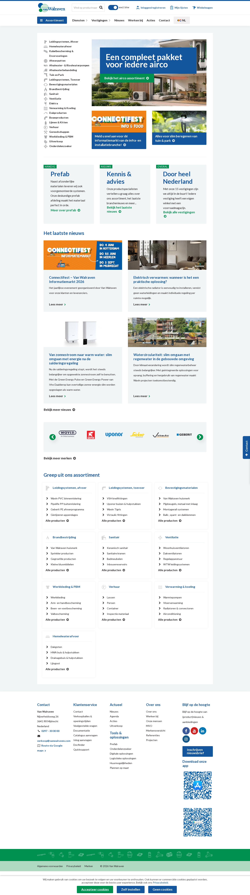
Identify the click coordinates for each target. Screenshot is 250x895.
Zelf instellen (130, 889)
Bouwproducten (58, 117)
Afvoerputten (57, 60)
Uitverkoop (56, 141)
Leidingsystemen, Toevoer (64, 79)
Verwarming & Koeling (62, 108)
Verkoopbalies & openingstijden (82, 719)
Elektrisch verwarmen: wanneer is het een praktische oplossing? (166, 279)
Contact (164, 20)
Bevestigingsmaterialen (63, 84)
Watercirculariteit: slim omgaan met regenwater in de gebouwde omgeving (163, 357)
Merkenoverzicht (155, 730)
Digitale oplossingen (121, 753)
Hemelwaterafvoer (60, 46)
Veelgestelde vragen (85, 725)
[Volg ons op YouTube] (194, 731)
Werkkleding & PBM (61, 136)
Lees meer (56, 304)
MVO (149, 725)
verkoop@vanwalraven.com (53, 740)
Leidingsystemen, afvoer (70, 487)
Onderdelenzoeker (60, 146)
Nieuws (119, 20)
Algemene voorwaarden (50, 866)
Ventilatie (55, 98)
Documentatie (81, 730)
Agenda (114, 716)
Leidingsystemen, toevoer (127, 487)
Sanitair (54, 93)
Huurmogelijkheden (121, 763)
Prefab (60, 174)
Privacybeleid (73, 866)
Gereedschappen (59, 131)
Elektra (53, 103)
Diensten (78, 20)
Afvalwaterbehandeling (63, 70)
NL (184, 20)
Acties (151, 20)
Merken (89, 866)
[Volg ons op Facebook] (186, 731)
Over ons (151, 711)
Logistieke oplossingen (123, 758)
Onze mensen (154, 721)
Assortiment (55, 20)
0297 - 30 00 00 (50, 730)
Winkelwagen (204, 7)
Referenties (153, 735)
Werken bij (135, 20)
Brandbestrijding (59, 89)
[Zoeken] (101, 7)
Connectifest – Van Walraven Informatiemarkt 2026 (72, 279)
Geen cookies (162, 889)
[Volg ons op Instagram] (186, 739)
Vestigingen (99, 20)
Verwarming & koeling (180, 586)
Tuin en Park (56, 74)
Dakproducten (58, 112)
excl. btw (124, 7)
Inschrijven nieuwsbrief (195, 751)
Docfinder (79, 744)
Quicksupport (81, 749)
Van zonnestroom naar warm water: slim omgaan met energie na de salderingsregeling (80, 359)
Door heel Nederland (178, 177)
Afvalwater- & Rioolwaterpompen (69, 65)
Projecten (151, 740)
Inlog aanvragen (82, 740)
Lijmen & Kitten (58, 122)
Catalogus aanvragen (85, 735)
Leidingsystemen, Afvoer (63, 41)
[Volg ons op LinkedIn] (202, 731)
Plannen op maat (119, 767)
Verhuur (54, 127)
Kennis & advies (119, 177)
